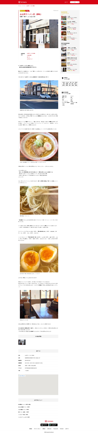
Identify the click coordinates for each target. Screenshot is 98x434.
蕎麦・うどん (64, 97)
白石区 (75, 83)
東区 (28, 10)
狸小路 (76, 82)
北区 (70, 83)
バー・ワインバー (65, 101)
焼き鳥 (72, 101)
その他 (63, 105)
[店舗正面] (22, 342)
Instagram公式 (55, 428)
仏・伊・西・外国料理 (65, 102)
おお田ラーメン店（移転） (31, 53)
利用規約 (30, 428)
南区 (70, 85)
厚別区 (67, 85)
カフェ (72, 98)
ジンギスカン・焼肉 (74, 102)
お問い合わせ (49, 428)
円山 (73, 82)
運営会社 (44, 428)
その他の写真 (29, 55)
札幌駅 (67, 83)
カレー (63, 98)
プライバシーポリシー (37, 428)
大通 (70, 82)
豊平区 (64, 85)
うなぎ (63, 103)
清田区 (76, 85)
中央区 (64, 82)
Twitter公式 (61, 428)
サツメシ (19, 5)
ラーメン (23, 5)
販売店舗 (72, 103)
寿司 (71, 97)
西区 (64, 83)
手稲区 (73, 85)
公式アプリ (67, 428)
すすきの (67, 82)
